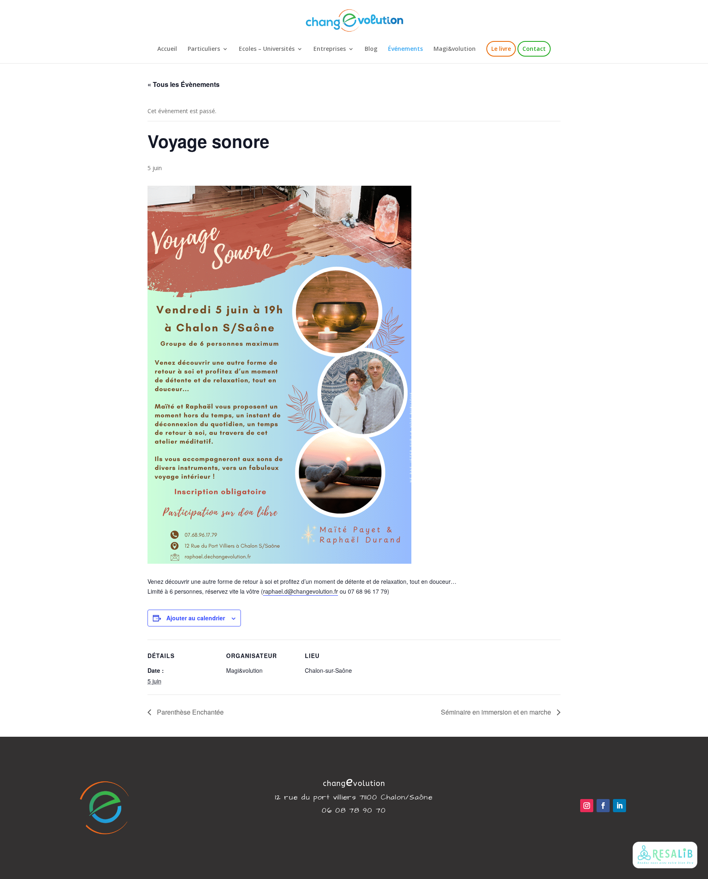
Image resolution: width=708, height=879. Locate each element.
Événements (405, 49)
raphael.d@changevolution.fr (300, 591)
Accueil (167, 49)
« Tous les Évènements (184, 84)
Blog (371, 49)
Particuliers (204, 49)
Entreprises (329, 49)
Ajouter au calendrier (195, 618)
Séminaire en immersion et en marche (497, 712)
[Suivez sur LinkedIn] (619, 805)
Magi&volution (454, 49)
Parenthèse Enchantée (189, 712)
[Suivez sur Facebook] (603, 805)
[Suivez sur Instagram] (586, 805)
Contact (534, 48)
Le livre (501, 48)
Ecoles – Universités (267, 49)
